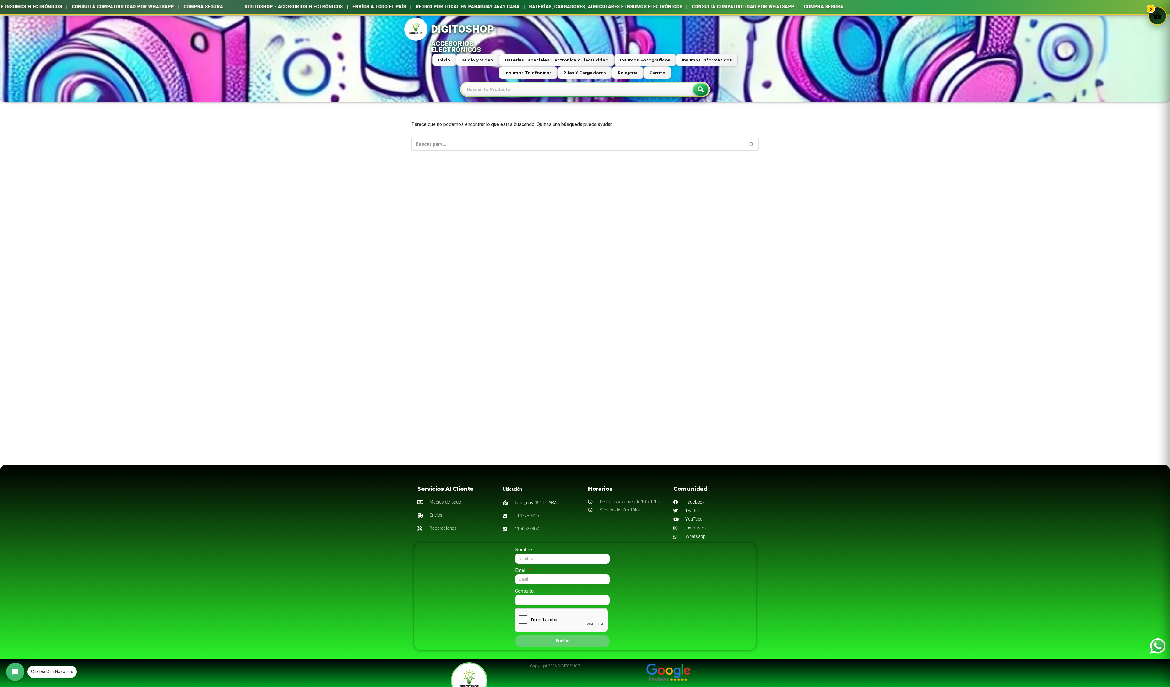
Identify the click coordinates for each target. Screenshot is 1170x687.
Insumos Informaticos (707, 60)
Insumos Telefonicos (528, 72)
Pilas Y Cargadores (584, 72)
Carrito (657, 72)
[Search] (701, 89)
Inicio (444, 60)
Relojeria (628, 72)
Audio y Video (477, 60)
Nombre (523, 550)
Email (521, 570)
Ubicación (512, 489)
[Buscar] (752, 144)
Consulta (524, 591)
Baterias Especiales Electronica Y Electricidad (556, 60)
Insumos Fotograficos (645, 60)
